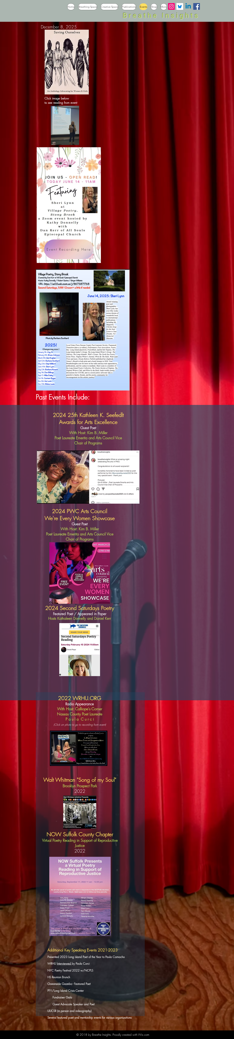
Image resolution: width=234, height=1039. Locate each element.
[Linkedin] (188, 6)
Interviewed (64, 963)
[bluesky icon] (179, 6)
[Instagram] (171, 6)
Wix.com (143, 1035)
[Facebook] (196, 6)
